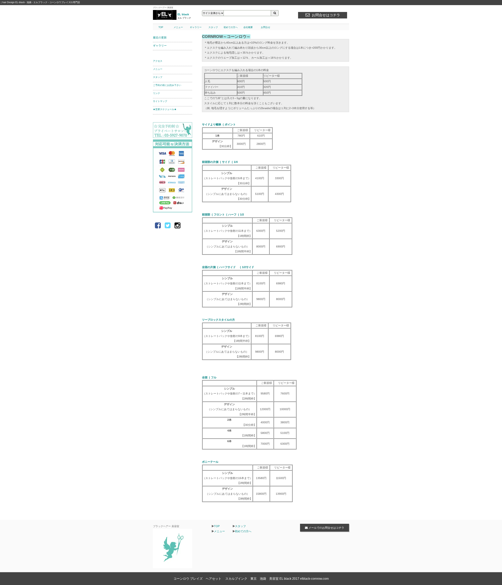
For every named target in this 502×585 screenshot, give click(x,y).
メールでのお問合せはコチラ (326, 527)
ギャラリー (196, 27)
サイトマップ (160, 101)
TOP (160, 27)
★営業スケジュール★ (164, 109)
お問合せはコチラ (326, 15)
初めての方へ (231, 27)
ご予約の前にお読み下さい (167, 85)
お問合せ (265, 27)
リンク (156, 93)
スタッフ (213, 27)
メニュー (178, 27)
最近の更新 (160, 37)
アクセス (157, 61)
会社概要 (248, 27)
